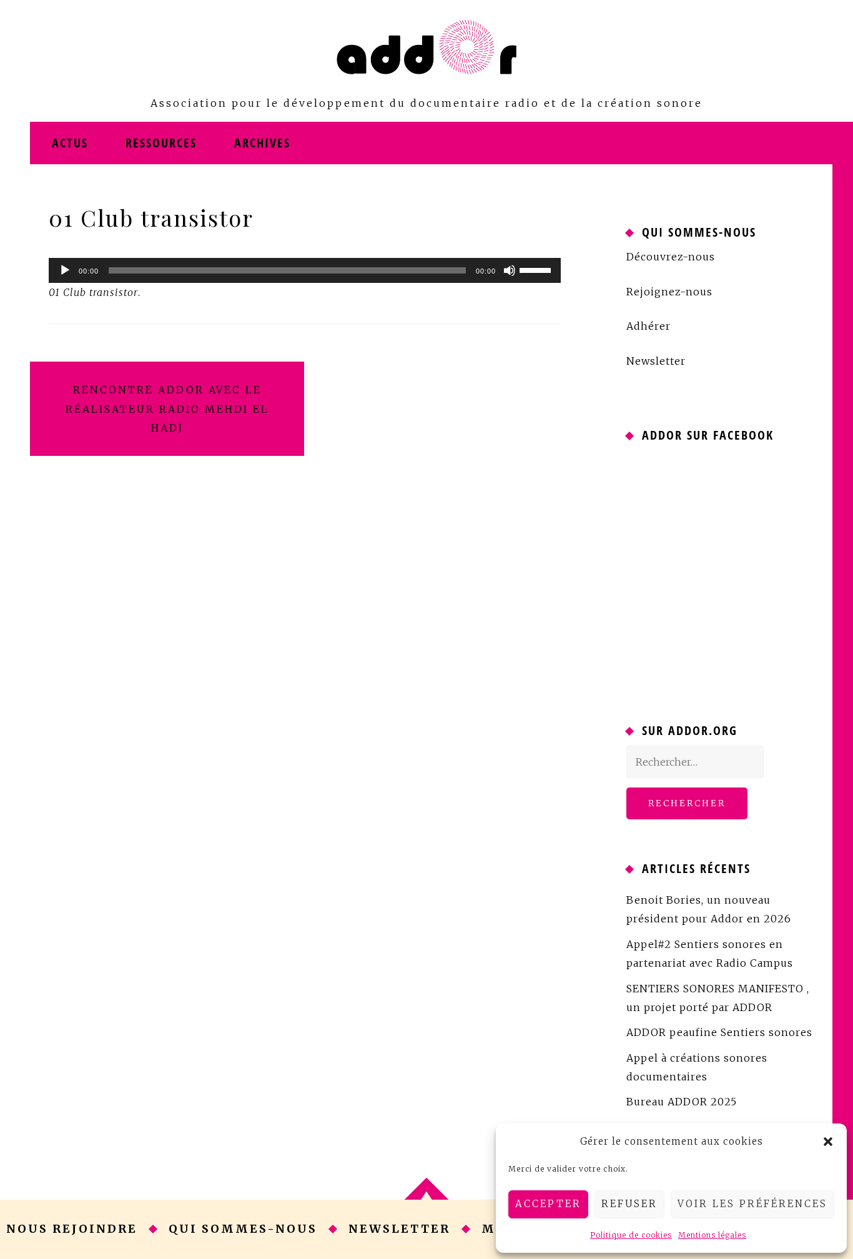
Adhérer (648, 326)
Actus (70, 142)
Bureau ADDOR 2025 (681, 1101)
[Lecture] (65, 270)
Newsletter (656, 361)
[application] (305, 270)
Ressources (161, 142)
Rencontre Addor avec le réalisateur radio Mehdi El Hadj (167, 408)
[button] (828, 1141)
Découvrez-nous (670, 256)
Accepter (548, 1204)
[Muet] (509, 270)
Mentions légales (712, 1235)
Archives (262, 142)
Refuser (629, 1204)
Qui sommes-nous (243, 1229)
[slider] (537, 269)
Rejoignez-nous (669, 291)
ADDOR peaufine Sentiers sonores (719, 1032)
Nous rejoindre (71, 1229)
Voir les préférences (752, 1204)
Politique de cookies (631, 1235)
